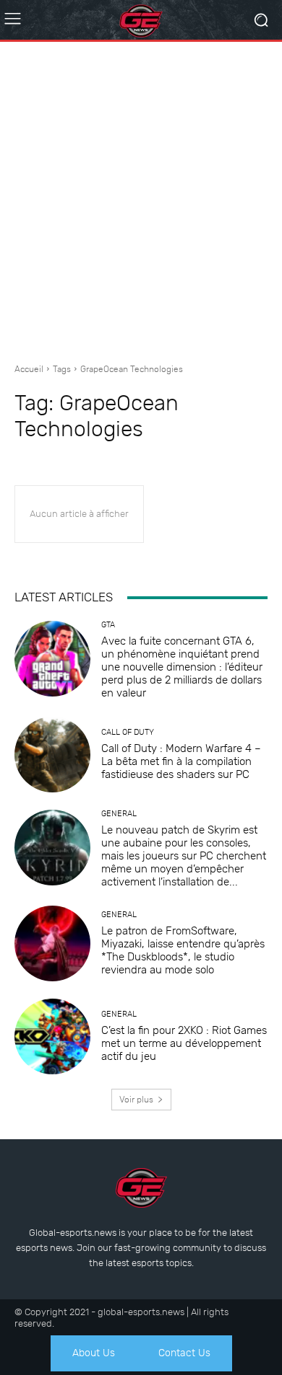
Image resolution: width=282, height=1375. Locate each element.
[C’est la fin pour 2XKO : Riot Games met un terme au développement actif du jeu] (52, 1036)
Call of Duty (127, 732)
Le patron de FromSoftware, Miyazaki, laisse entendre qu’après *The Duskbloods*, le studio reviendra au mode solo (183, 950)
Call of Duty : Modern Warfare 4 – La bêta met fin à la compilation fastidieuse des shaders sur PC (181, 761)
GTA (108, 625)
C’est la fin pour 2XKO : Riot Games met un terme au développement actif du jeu (184, 1043)
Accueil (28, 369)
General (119, 814)
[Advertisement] (141, 196)
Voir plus (136, 1100)
